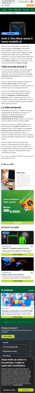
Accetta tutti (25, 390)
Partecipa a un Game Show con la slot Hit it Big (17, 311)
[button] (17, 342)
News (8, 13)
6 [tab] (29, 322)
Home (3, 13)
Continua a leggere (17, 254)
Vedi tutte (31, 290)
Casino (4, 295)
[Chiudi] (33, 359)
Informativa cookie (18, 385)
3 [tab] (15, 322)
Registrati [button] (30, 5)
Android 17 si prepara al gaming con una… (16, 248)
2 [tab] (10, 322)
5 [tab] (24, 322)
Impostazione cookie (9, 390)
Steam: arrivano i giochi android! (13, 275)
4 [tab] (20, 322)
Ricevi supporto (8, 336)
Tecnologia (13, 13)
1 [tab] (6, 322)
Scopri (17, 223)
